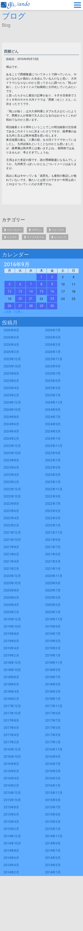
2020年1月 (53, 612)
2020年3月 (53, 605)
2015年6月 (11, 814)
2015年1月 (53, 829)
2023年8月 (11, 460)
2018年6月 (11, 684)
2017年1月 (53, 742)
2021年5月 (53, 554)
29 (41, 306)
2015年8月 (11, 807)
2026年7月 (53, 330)
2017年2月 (11, 742)
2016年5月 (53, 771)
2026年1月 (53, 352)
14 (31, 291)
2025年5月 (53, 381)
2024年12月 (12, 402)
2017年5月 (53, 728)
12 (9, 291)
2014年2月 (11, 872)
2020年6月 (11, 598)
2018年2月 (11, 699)
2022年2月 (11, 525)
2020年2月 (11, 612)
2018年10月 (12, 670)
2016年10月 (12, 757)
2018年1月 (53, 699)
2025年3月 (53, 388)
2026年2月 (11, 352)
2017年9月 (53, 713)
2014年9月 (53, 843)
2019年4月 (11, 648)
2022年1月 (53, 525)
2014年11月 (53, 836)
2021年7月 (53, 547)
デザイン (37, 229)
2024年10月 (12, 410)
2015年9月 (53, 800)
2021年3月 (53, 561)
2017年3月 (53, 735)
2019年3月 (53, 648)
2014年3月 (53, 865)
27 (20, 306)
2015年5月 (53, 814)
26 (9, 306)
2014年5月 (53, 858)
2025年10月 (12, 366)
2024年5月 (53, 424)
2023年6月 (11, 467)
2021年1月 (53, 569)
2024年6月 (11, 424)
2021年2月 (11, 569)
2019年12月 (12, 619)
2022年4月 (11, 518)
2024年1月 (53, 439)
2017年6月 (11, 728)
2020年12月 (12, 576)
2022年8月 (11, 504)
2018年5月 (53, 684)
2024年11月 (53, 402)
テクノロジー (14, 229)
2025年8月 (11, 373)
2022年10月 (12, 496)
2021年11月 (53, 532)
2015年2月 (11, 829)
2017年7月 (53, 720)
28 (31, 306)
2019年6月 (11, 641)
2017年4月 (11, 735)
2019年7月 (53, 634)
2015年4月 (11, 822)
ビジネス (12, 237)
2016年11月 (53, 749)
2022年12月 (12, 489)
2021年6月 (11, 554)
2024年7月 (53, 417)
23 (52, 299)
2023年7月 (53, 460)
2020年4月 (11, 605)
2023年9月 (53, 453)
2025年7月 (53, 373)
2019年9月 (53, 626)
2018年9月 (53, 670)
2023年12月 (12, 446)
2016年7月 (53, 764)
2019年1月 (53, 655)
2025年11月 (53, 359)
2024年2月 (11, 439)
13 (20, 291)
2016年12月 (12, 749)
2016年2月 (11, 785)
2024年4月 (11, 431)
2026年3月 (53, 345)
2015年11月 (53, 793)
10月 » (18, 312)
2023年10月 (12, 453)
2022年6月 (11, 511)
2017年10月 (12, 713)
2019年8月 (11, 634)
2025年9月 (53, 366)
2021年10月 (12, 540)
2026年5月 (53, 337)
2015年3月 (53, 822)
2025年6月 (11, 381)
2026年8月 (11, 330)
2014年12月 (12, 836)
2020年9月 (53, 583)
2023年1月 (53, 482)
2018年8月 (11, 677)
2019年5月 (53, 641)
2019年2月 (11, 655)
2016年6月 (11, 771)
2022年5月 (53, 511)
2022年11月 (53, 489)
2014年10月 (12, 843)
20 (20, 299)
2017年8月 (11, 720)
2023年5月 (53, 467)
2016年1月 (53, 785)
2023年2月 (11, 482)
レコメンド (60, 237)
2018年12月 (12, 663)
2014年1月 (53, 872)
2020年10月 (12, 583)
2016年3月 (53, 778)
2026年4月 (11, 345)
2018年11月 (53, 663)
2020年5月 (53, 598)
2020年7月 (53, 590)
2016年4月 (11, 778)
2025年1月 (53, 395)
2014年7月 (53, 850)
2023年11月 (53, 446)
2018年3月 (53, 691)
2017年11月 (53, 706)
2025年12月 (12, 359)
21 (31, 299)
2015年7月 (53, 807)
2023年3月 (53, 475)
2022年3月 (53, 518)
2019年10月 (12, 626)
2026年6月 (11, 337)
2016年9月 (53, 757)
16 (52, 291)
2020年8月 (11, 590)
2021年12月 (12, 532)
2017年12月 (12, 706)
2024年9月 (53, 410)
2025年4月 (11, 388)
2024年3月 (53, 431)
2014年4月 (11, 865)
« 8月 (7, 312)
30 (52, 306)
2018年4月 (11, 691)
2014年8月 (11, 850)
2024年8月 (11, 417)
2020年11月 (53, 576)
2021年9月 (53, 540)
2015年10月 (12, 800)
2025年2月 (11, 395)
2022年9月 (53, 496)
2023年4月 (11, 475)
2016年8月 (11, 764)
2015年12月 (12, 793)
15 (41, 291)
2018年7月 (53, 677)
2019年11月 (53, 619)
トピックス (58, 229)
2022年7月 (53, 504)
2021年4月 (11, 561)
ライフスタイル (35, 237)
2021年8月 (11, 547)
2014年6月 (11, 858)
